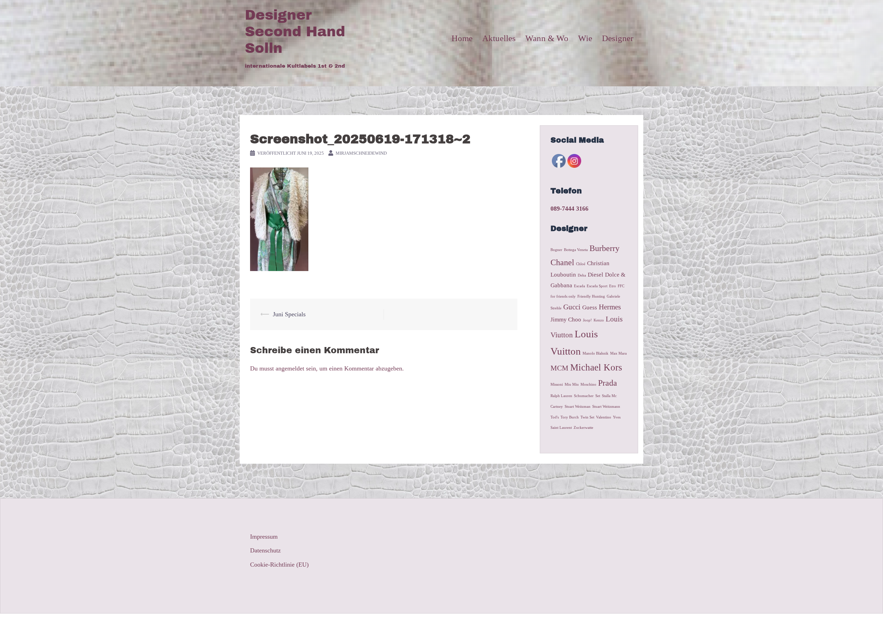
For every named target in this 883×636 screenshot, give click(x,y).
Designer (617, 38)
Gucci (572, 307)
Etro (612, 286)
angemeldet (290, 368)
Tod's (554, 417)
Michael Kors (596, 367)
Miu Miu (572, 384)
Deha (582, 275)
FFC (621, 286)
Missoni (556, 384)
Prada (607, 382)
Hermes (610, 307)
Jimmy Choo (565, 319)
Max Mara (618, 353)
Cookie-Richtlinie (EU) (279, 564)
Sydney (360, 624)
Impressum (264, 536)
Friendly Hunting (591, 296)
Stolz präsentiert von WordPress (285, 624)
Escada (579, 286)
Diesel (595, 274)
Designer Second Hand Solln (295, 32)
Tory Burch (569, 417)
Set (597, 396)
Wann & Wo (546, 38)
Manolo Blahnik (595, 353)
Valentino (603, 417)
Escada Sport (597, 286)
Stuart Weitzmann (606, 406)
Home (462, 38)
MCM (559, 368)
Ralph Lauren (561, 396)
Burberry (604, 248)
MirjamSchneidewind (361, 153)
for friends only (563, 296)
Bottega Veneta (576, 250)
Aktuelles (499, 38)
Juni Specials (289, 314)
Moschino (588, 384)
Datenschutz (265, 550)
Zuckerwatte (583, 428)
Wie (585, 38)
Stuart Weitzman (578, 406)
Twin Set (587, 417)
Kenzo (599, 320)
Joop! (587, 320)
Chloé (580, 264)
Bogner (556, 250)
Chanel (562, 262)
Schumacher (584, 396)
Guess (589, 307)
